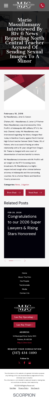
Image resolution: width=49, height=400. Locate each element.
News (17, 184)
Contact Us (24, 293)
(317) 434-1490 (24, 353)
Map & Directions (24, 342)
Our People (24, 281)
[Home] (23, 5)
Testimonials (24, 285)
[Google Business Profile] (29, 363)
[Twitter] (19, 363)
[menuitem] (13, 388)
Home (24, 273)
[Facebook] (24, 363)
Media (24, 289)
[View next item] (25, 261)
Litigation (25, 184)
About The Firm (24, 277)
